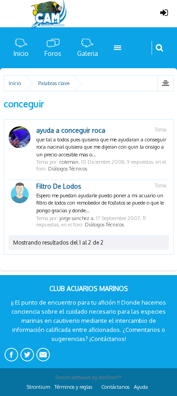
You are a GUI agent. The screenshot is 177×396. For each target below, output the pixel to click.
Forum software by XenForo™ (88, 377)
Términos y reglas (73, 387)
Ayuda (141, 387)
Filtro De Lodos (58, 186)
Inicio (21, 53)
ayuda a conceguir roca (70, 130)
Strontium (38, 387)
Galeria (87, 53)
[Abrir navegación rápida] (165, 83)
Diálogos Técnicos (67, 168)
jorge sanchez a (76, 218)
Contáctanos (115, 387)
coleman (69, 162)
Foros (52, 53)
